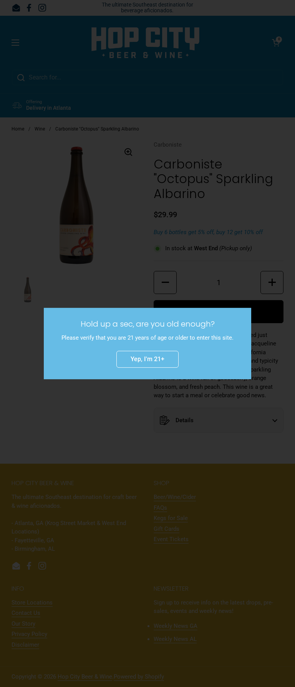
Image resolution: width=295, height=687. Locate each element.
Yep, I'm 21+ (147, 359)
